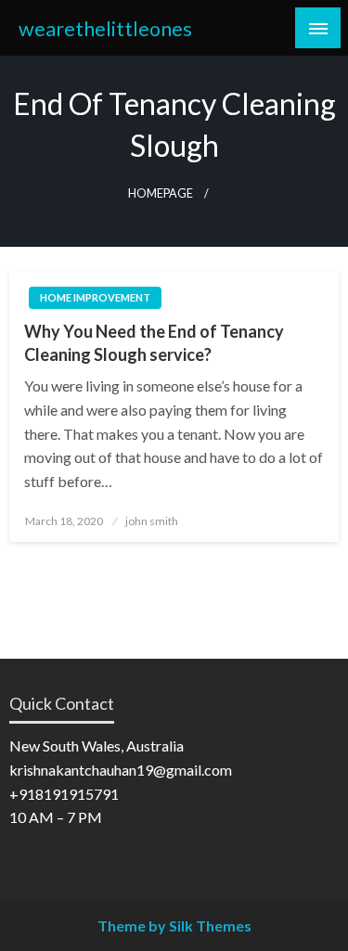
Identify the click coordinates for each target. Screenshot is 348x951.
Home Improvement (95, 297)
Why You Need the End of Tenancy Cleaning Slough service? (154, 343)
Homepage (160, 193)
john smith (151, 521)
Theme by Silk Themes (174, 925)
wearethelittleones (105, 29)
